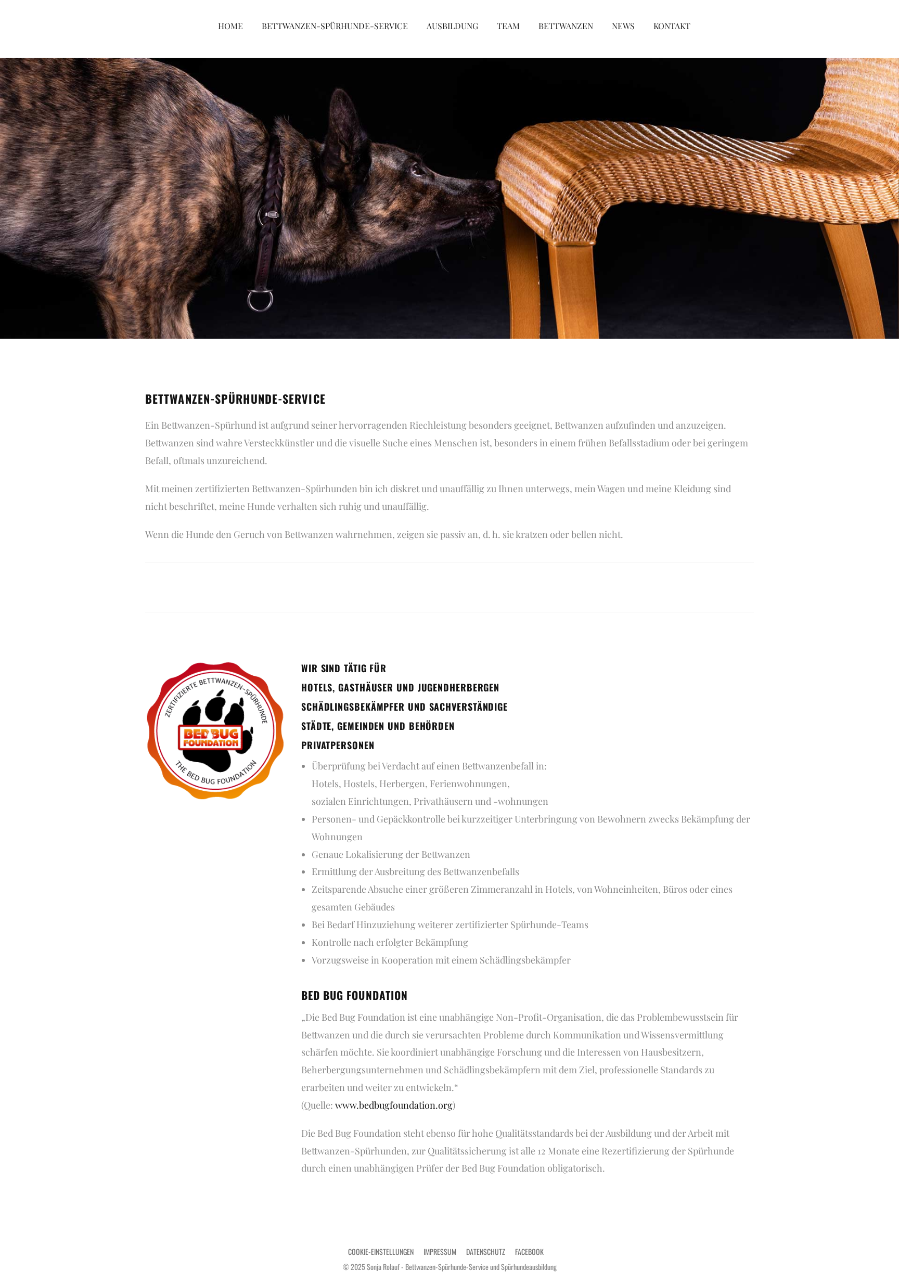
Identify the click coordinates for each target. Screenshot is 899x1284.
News (623, 25)
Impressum (439, 1251)
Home (230, 25)
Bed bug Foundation (354, 995)
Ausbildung (452, 25)
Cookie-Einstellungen (381, 1251)
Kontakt (671, 25)
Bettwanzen (565, 25)
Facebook (529, 1251)
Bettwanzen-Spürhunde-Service (335, 25)
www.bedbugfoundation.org (394, 1105)
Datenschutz (485, 1251)
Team (508, 25)
